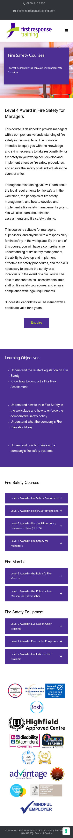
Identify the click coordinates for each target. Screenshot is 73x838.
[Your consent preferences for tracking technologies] (66, 831)
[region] (36, 70)
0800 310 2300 (35, 3)
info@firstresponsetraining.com (36, 11)
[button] (36, 498)
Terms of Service (43, 833)
